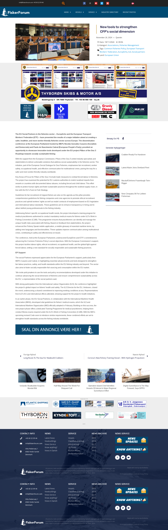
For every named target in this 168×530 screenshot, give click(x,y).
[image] (99, 415)
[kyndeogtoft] (67, 415)
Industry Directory (109, 12)
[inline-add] (57, 329)
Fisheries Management (129, 45)
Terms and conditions (126, 474)
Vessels (78, 12)
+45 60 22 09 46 (38, 2)
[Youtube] (96, 3)
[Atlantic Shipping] (34, 404)
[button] (63, 3)
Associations (113, 45)
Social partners (138, 52)
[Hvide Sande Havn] (99, 404)
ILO (129, 52)
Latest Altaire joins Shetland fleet (135, 168)
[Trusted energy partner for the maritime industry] (133, 111)
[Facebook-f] (117, 457)
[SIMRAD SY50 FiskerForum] (132, 415)
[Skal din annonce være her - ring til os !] (27, 111)
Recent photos (129, 12)
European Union (112, 55)
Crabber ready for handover (133, 155)
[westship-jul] (67, 404)
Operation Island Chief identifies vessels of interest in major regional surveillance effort (101, 388)
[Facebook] (84, 3)
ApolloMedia (144, 468)
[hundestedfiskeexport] (132, 404)
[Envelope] (107, 3)
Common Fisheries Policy (115, 48)
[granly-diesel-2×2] (102, 111)
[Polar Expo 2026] (61, 111)
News (66, 12)
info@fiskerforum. (24, 2)
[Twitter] (101, 3)
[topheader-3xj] (84, 82)
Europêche (122, 52)
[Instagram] (90, 3)
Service (91, 12)
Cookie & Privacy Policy (141, 474)
